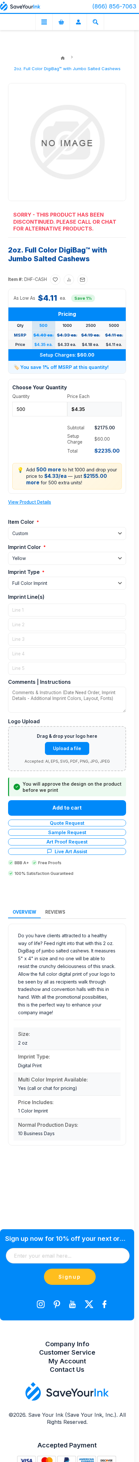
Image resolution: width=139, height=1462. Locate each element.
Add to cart (67, 807)
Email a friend (82, 279)
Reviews (55, 912)
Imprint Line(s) (26, 597)
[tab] (24, 912)
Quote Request (67, 823)
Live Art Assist (71, 851)
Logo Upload (24, 721)
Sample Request (67, 832)
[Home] (62, 58)
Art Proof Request (67, 841)
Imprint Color (25, 547)
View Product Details (29, 502)
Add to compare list (69, 279)
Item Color (22, 522)
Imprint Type (24, 572)
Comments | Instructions (39, 682)
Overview (24, 912)
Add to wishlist (55, 279)
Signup (70, 1277)
